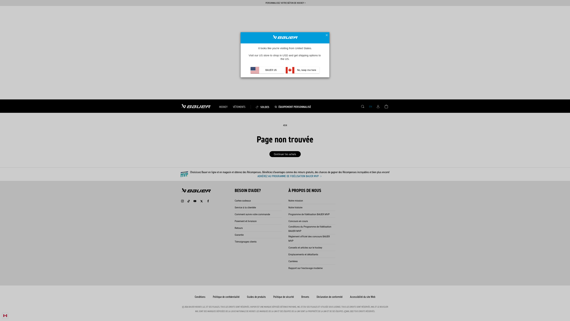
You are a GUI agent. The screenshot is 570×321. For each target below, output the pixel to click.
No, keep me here (306, 70)
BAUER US (271, 70)
